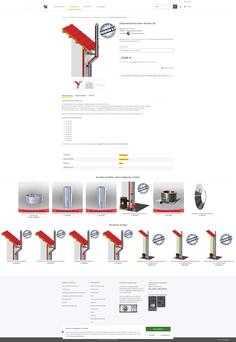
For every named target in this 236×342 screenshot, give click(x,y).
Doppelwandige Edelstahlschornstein (73, 292)
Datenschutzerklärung (77, 336)
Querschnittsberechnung (69, 286)
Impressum (94, 309)
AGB (92, 296)
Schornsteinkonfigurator (69, 306)
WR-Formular (95, 289)
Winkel (121, 163)
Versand (134, 62)
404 (92, 322)
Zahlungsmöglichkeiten (98, 299)
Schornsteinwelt (123, 155)
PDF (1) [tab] (91, 95)
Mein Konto (187, 2)
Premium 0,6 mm (123, 159)
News (92, 312)
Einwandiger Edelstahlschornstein (72, 296)
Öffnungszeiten (66, 299)
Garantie (93, 315)
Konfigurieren (165, 335)
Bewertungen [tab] (81, 95)
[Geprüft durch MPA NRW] (121, 167)
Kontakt (64, 302)
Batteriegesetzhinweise (98, 319)
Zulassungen (66, 289)
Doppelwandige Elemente (134, 31)
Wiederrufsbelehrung (97, 286)
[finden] (175, 7)
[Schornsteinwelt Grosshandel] (45, 6)
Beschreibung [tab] (67, 95)
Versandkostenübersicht (98, 306)
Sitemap (93, 302)
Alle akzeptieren (158, 329)
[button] (181, 6)
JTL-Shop (226, 339)
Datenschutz (94, 292)
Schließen (152, 335)
